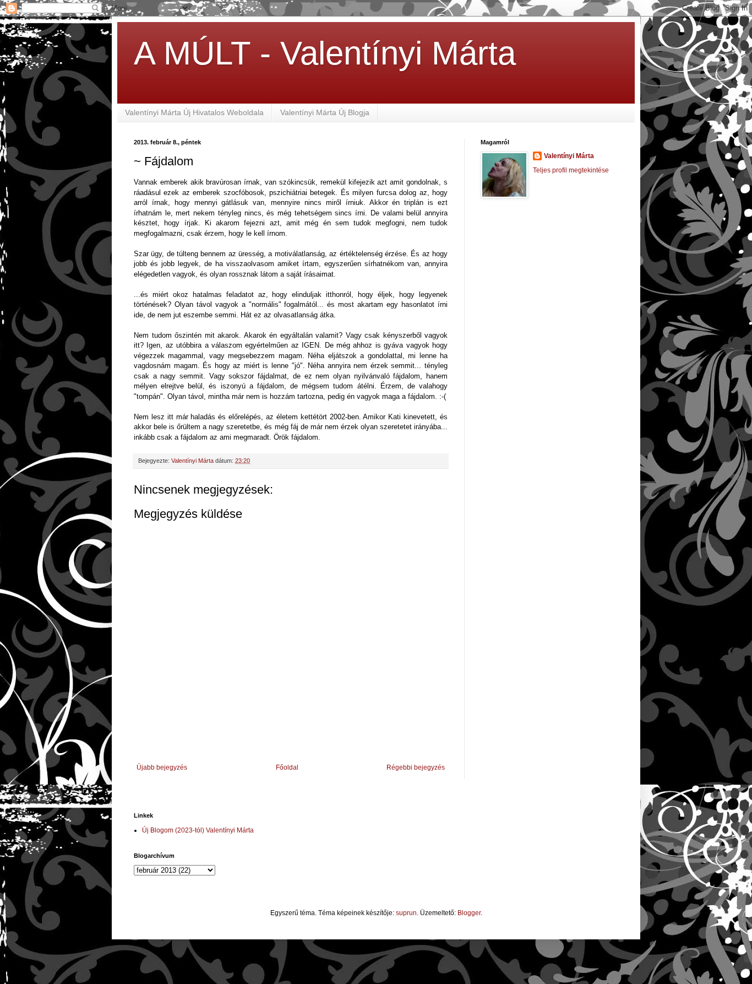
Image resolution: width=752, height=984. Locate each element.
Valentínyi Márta (569, 156)
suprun (406, 913)
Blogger (469, 913)
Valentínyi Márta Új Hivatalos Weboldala (194, 112)
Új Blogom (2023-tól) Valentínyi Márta (198, 830)
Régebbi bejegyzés (415, 767)
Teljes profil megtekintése (571, 170)
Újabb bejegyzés (162, 767)
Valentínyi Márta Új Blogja (324, 112)
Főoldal (287, 767)
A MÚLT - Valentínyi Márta (325, 53)
